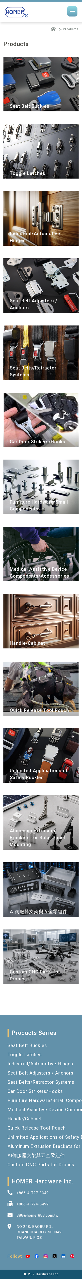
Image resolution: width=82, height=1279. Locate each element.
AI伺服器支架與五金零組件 (36, 1155)
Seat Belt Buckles (27, 1045)
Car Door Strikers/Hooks (35, 1091)
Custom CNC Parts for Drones (41, 1164)
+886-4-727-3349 (33, 1193)
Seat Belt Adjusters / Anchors (40, 1073)
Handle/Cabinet (25, 1119)
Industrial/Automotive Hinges (40, 1064)
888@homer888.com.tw (38, 1215)
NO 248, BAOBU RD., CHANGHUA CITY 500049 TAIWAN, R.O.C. (39, 1232)
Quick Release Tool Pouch (37, 1128)
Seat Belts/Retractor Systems (41, 1082)
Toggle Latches (25, 1054)
